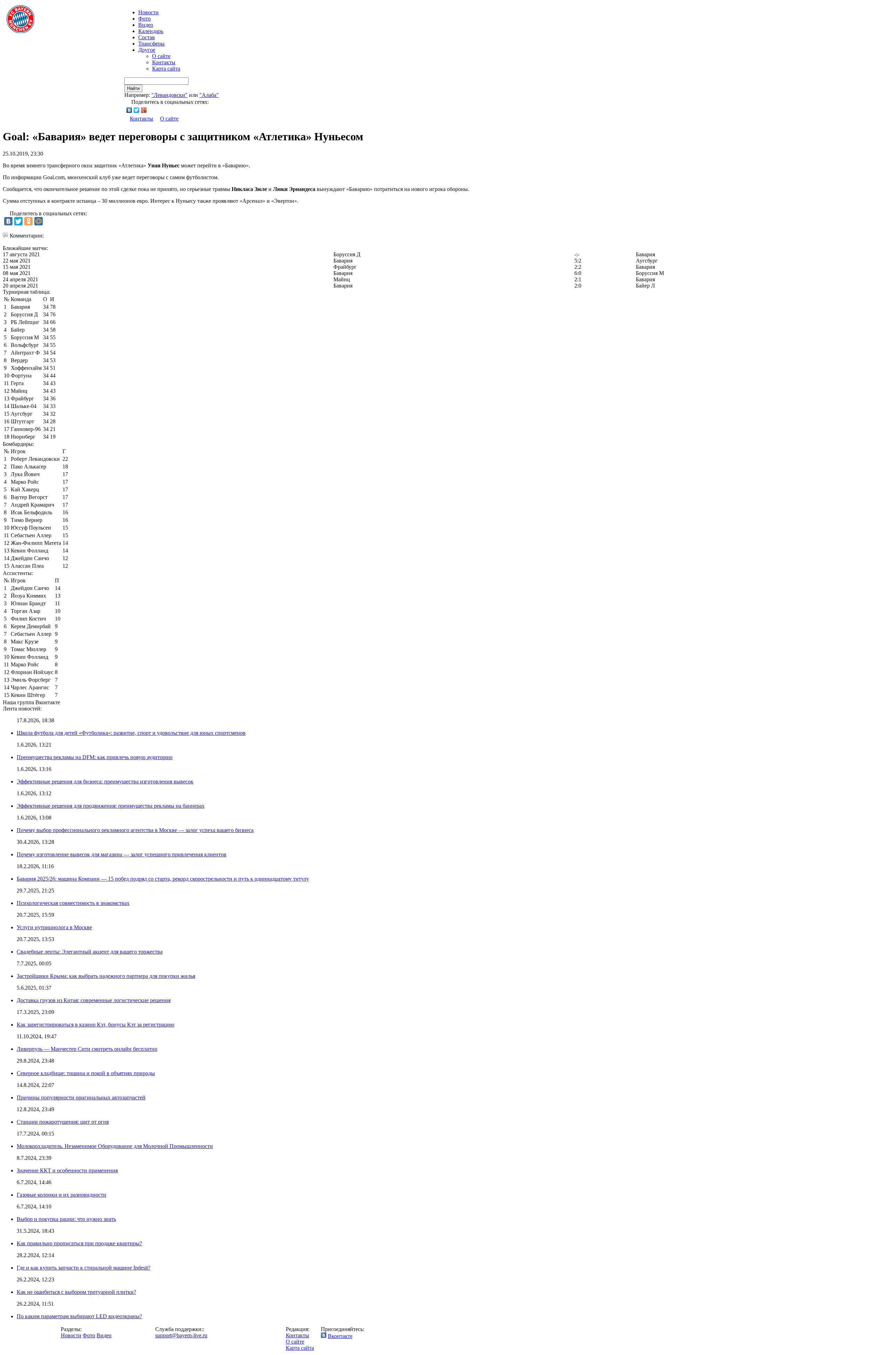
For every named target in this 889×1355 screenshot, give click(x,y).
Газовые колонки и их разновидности (61, 1195)
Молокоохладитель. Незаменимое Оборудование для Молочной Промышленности (115, 1146)
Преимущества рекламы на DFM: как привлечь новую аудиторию (95, 757)
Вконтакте (340, 1336)
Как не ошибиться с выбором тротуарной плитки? (76, 1292)
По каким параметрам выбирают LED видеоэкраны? (79, 1316)
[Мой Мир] (38, 221)
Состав (146, 37)
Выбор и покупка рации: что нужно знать (66, 1219)
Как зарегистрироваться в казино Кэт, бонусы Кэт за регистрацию (95, 1025)
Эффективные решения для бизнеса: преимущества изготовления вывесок (105, 781)
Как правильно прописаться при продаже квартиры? (79, 1243)
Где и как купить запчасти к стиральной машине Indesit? (83, 1268)
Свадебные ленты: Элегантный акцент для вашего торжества (90, 952)
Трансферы (151, 44)
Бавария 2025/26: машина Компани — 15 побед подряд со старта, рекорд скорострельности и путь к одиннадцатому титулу (163, 879)
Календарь (150, 31)
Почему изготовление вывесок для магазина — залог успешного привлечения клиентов (121, 854)
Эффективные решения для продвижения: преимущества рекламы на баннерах (111, 806)
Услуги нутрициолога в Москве (54, 927)
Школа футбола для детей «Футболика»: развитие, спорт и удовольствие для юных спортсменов (131, 733)
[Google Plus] (144, 110)
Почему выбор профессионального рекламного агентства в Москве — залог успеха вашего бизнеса (135, 830)
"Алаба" (209, 95)
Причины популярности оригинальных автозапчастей (81, 1097)
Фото (144, 19)
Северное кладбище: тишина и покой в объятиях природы (86, 1073)
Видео (145, 25)
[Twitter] (136, 110)
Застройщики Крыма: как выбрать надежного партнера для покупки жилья (106, 976)
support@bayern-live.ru (181, 1335)
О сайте (161, 56)
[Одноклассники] (28, 221)
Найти (133, 88)
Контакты (163, 62)
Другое (146, 50)
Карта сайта (166, 69)
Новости (71, 1335)
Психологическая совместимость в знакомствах (73, 903)
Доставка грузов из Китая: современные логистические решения (94, 1000)
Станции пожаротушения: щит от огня (63, 1122)
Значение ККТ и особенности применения (67, 1170)
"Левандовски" (169, 95)
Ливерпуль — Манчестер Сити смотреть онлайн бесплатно (87, 1049)
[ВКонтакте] (129, 110)
